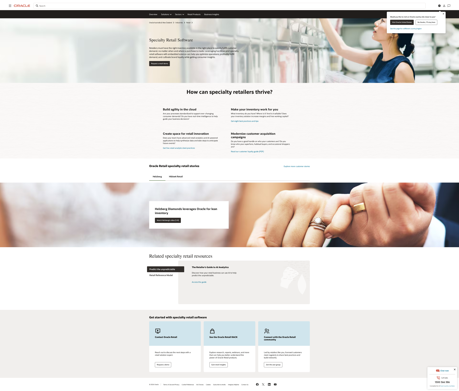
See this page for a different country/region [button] (406, 28)
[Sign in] (444, 5)
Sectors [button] (178, 14)
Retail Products (194, 14)
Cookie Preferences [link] (188, 384)
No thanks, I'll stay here (426, 22)
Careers (208, 384)
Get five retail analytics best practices (179, 148)
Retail (188, 22)
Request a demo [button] (163, 364)
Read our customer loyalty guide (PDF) (247, 151)
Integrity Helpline (233, 384)
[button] (10, 5)
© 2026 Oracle (153, 384)
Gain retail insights (218, 364)
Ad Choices (200, 384)
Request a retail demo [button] (159, 63)
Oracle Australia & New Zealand (160, 22)
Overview (153, 14)
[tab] (157, 176)
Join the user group (273, 364)
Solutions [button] (165, 14)
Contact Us (244, 384)
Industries (179, 22)
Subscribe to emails (219, 384)
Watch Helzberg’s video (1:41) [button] (168, 220)
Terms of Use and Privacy (171, 384)
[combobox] (229, 6)
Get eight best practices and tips (244, 121)
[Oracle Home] (22, 5)
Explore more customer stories (297, 166)
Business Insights (211, 14)
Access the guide (199, 282)
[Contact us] (449, 5)
